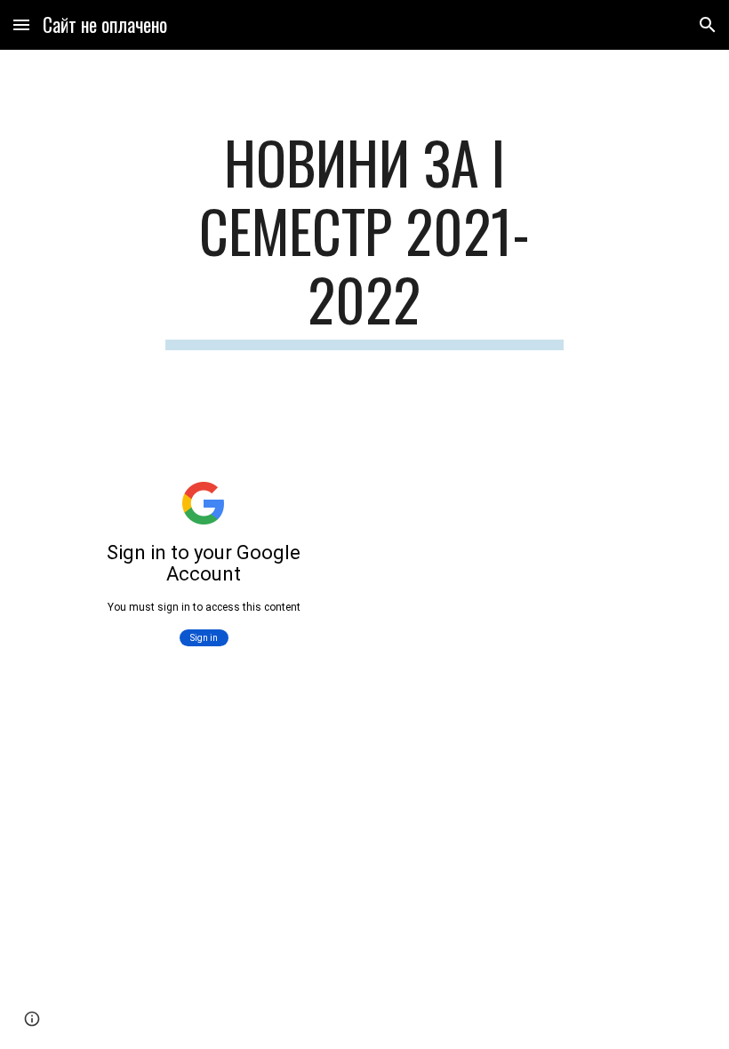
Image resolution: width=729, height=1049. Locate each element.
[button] (21, 24)
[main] (365, 239)
